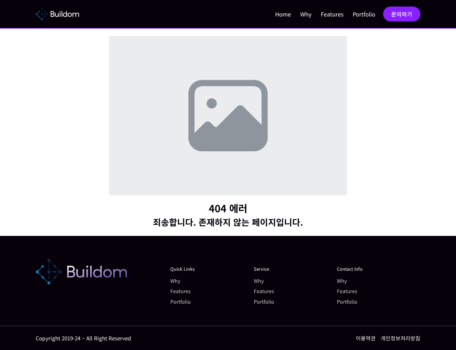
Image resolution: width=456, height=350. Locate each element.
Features (332, 14)
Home (283, 14)
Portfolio (364, 14)
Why (305, 14)
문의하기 (401, 14)
